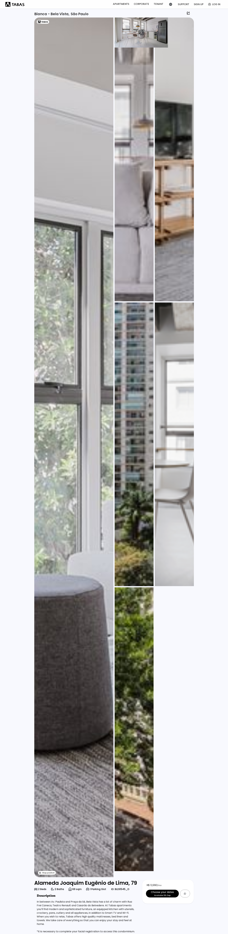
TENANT (158, 4)
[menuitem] (121, 4)
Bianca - (42, 14)
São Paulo (79, 14)
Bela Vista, (60, 14)
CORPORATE (141, 4)
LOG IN (216, 4)
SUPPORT (183, 4)
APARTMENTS (121, 4)
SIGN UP (198, 4)
